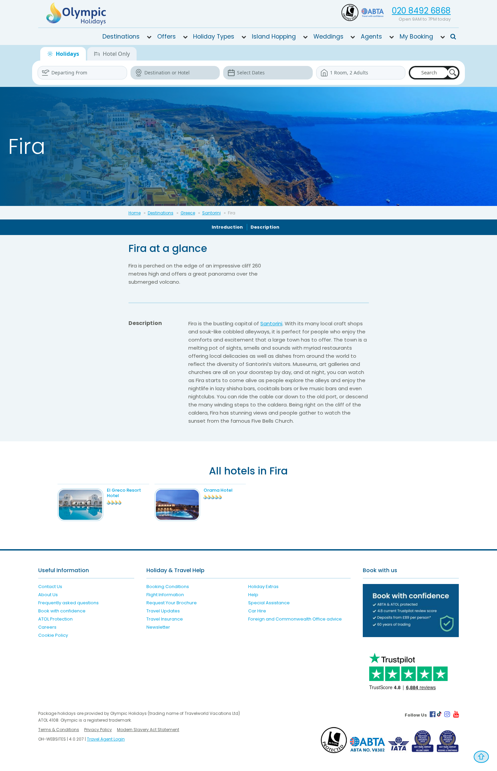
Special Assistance (269, 603)
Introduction (227, 227)
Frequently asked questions (68, 603)
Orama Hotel (218, 490)
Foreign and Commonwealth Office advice (295, 619)
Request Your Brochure (171, 603)
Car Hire (257, 611)
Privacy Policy (98, 729)
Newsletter (158, 627)
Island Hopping (274, 36)
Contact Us (50, 586)
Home (134, 213)
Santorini (211, 213)
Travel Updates (163, 611)
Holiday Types (213, 36)
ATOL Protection (55, 619)
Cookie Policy (53, 635)
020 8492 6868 (421, 10)
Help (253, 594)
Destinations (121, 36)
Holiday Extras (263, 586)
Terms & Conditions (58, 729)
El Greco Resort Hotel (124, 493)
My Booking (416, 36)
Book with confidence (62, 611)
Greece (188, 213)
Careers (47, 627)
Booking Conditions (167, 586)
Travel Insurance (164, 619)
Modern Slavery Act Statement (148, 729)
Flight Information (165, 594)
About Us (48, 594)
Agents (371, 36)
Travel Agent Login (106, 739)
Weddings (328, 36)
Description (265, 227)
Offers (166, 36)
